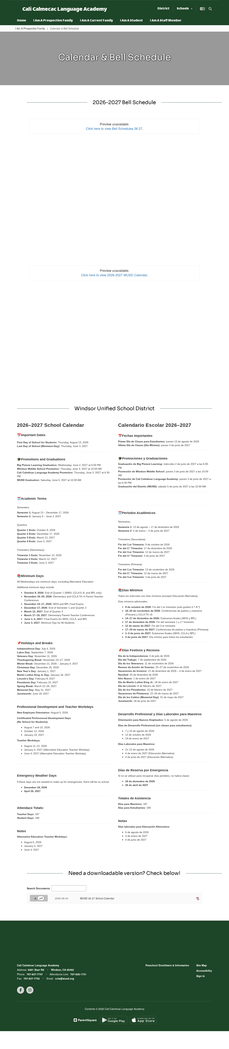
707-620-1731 (78, 974)
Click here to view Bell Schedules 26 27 (114, 128)
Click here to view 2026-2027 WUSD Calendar (114, 275)
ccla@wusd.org (64, 978)
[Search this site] (210, 9)
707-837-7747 (35, 974)
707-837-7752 (32, 978)
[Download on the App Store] (143, 1020)
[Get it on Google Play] (113, 1020)
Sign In (200, 976)
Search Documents (38, 888)
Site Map (201, 965)
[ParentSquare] (85, 1020)
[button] (185, 9)
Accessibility (204, 970)
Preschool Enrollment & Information (167, 965)
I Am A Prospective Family (30, 28)
